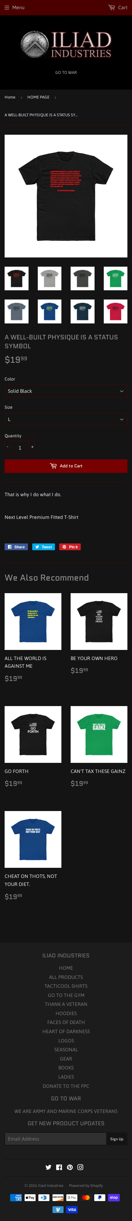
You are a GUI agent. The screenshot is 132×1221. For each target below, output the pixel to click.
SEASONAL (66, 1049)
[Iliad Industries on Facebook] (59, 1168)
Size (9, 407)
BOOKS (66, 1067)
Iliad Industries (50, 1185)
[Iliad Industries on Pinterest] (70, 1168)
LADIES (66, 1077)
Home (10, 97)
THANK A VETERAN (66, 1004)
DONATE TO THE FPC (66, 1086)
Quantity (13, 435)
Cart (122, 7)
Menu (18, 7)
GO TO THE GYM (66, 995)
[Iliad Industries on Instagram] (80, 1168)
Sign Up (116, 1139)
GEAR (66, 1058)
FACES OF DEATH (66, 1022)
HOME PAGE (38, 97)
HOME (66, 968)
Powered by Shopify (86, 1185)
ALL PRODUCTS (66, 977)
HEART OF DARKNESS (66, 1031)
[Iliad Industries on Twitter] (48, 1168)
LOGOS (66, 1040)
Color (10, 379)
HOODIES (66, 1013)
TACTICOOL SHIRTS (66, 986)
